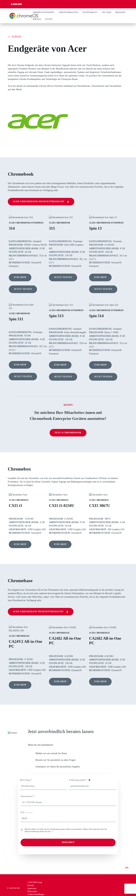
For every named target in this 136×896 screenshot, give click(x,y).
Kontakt (31, 885)
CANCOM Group (35, 882)
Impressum (32, 888)
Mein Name (26, 780)
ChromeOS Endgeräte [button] (43, 12)
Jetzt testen (23, 289)
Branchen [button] (120, 12)
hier (49, 831)
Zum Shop (20, 277)
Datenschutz (32, 891)
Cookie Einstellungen (36, 894)
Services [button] (37, 19)
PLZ (27, 812)
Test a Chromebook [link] (68, 432)
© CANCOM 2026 (13, 888)
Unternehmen (27, 796)
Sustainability (90, 12)
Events (48, 19)
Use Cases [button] (106, 12)
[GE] (23, 16)
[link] (14, 36)
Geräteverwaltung (68, 12)
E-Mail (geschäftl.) (78, 780)
